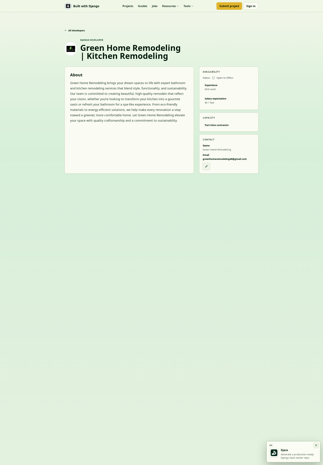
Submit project (229, 6)
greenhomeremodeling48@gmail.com (225, 159)
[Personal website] (206, 166)
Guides (142, 6)
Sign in (251, 6)
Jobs (154, 6)
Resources (169, 6)
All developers (76, 30)
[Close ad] (316, 445)
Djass (284, 450)
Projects (127, 6)
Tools (187, 6)
